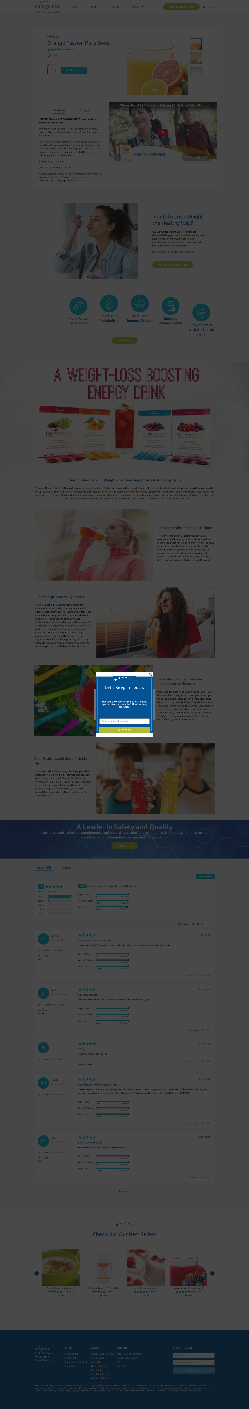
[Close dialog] (150, 674)
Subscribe (124, 729)
